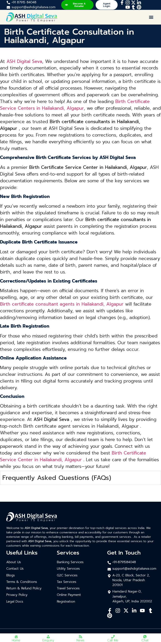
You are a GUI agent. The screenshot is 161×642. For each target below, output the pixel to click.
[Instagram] (127, 2)
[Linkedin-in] (139, 2)
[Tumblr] (133, 7)
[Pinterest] (139, 7)
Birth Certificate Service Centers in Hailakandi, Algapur (75, 105)
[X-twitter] (133, 2)
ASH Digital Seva (24, 61)
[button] (151, 17)
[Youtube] (127, 7)
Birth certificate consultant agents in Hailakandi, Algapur (61, 304)
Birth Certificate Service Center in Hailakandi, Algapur (73, 456)
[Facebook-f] (122, 2)
